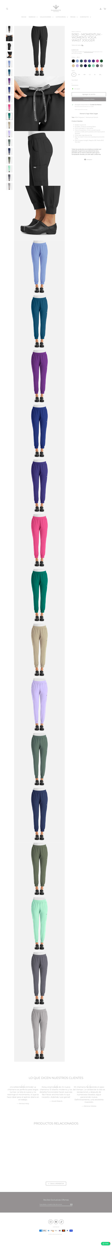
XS (74, 74)
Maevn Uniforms (76, 31)
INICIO (23, 17)
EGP (85, 61)
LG (90, 74)
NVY (85, 65)
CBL (77, 61)
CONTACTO (84, 17)
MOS (81, 65)
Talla (73, 71)
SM (79, 74)
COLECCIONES (46, 17)
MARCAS (32, 17)
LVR (77, 65)
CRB (81, 61)
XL (95, 74)
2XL (100, 74)
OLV (89, 65)
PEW (97, 65)
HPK (97, 61)
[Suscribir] (71, 1204)
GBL (89, 61)
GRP (93, 61)
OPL (93, 65)
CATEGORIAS (61, 17)
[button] (105, 1243)
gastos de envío (88, 51)
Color (76, 57)
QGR (101, 65)
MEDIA (73, 17)
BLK (73, 61)
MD (85, 74)
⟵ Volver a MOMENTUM (56, 1183)
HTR (101, 61)
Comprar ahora (88, 99)
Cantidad (75, 80)
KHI (73, 65)
